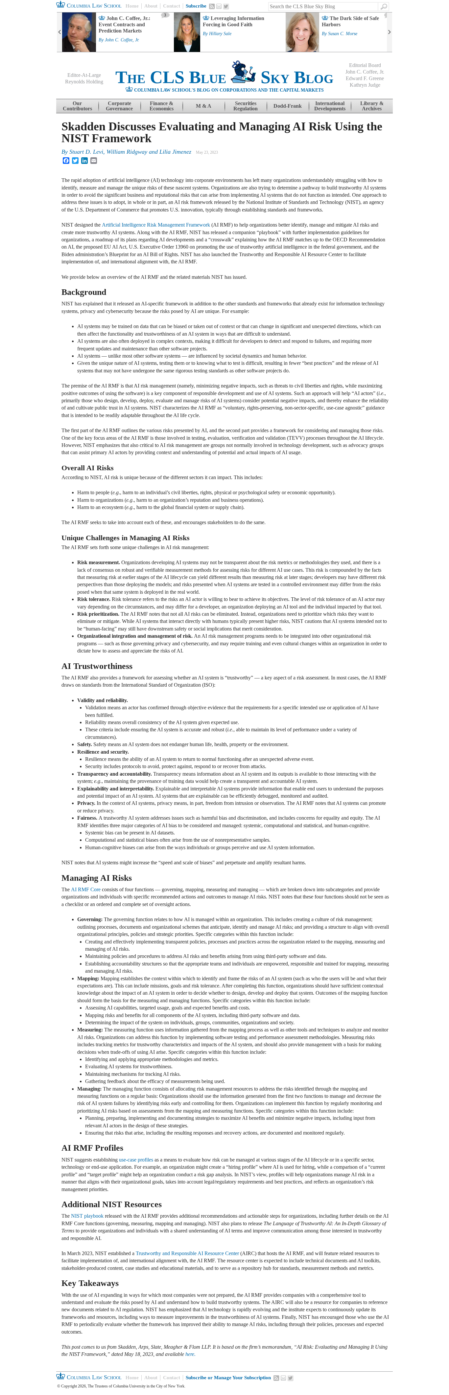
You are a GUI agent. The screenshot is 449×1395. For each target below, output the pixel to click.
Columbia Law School (93, 5)
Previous (59, 32)
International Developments (329, 105)
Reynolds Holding (84, 81)
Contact (171, 6)
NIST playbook (87, 1216)
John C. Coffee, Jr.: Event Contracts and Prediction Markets (124, 24)
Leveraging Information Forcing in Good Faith (233, 21)
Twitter (226, 6)
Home (132, 6)
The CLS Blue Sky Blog (224, 77)
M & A (203, 106)
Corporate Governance (119, 105)
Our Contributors (77, 105)
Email (219, 6)
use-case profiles (136, 1159)
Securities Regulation (245, 105)
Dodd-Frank (287, 106)
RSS (212, 6)
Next (389, 32)
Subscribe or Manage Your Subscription (228, 1377)
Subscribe (196, 6)
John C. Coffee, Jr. (122, 40)
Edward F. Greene (365, 78)
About (150, 6)
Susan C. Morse (342, 34)
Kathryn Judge (365, 85)
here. (190, 1354)
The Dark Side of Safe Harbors (350, 21)
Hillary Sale (220, 34)
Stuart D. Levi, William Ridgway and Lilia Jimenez (130, 151)
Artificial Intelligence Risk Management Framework (156, 225)
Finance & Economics (162, 105)
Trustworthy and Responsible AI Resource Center (186, 1253)
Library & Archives (372, 105)
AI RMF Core (86, 889)
